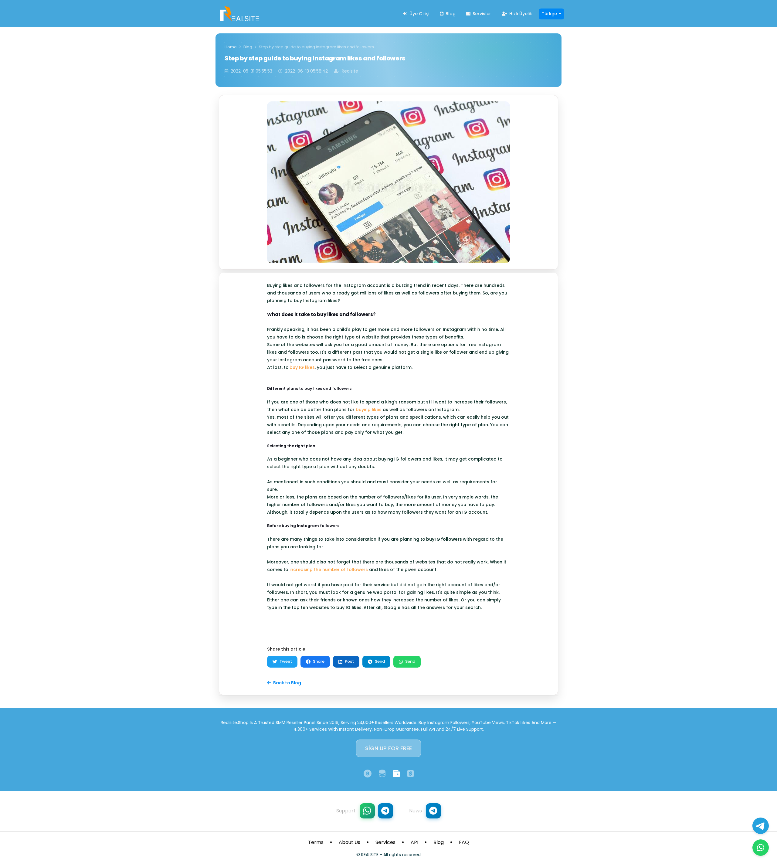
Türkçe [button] (550, 14)
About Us (349, 842)
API (414, 842)
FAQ (464, 842)
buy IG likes (302, 367)
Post (349, 661)
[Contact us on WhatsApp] (760, 847)
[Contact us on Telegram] (760, 826)
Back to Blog (287, 683)
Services (385, 842)
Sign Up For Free (388, 748)
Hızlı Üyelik (520, 14)
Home (231, 47)
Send (380, 661)
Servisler (481, 14)
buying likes (369, 409)
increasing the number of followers (329, 569)
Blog (450, 14)
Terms (316, 842)
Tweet (286, 661)
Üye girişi (418, 14)
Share (318, 661)
